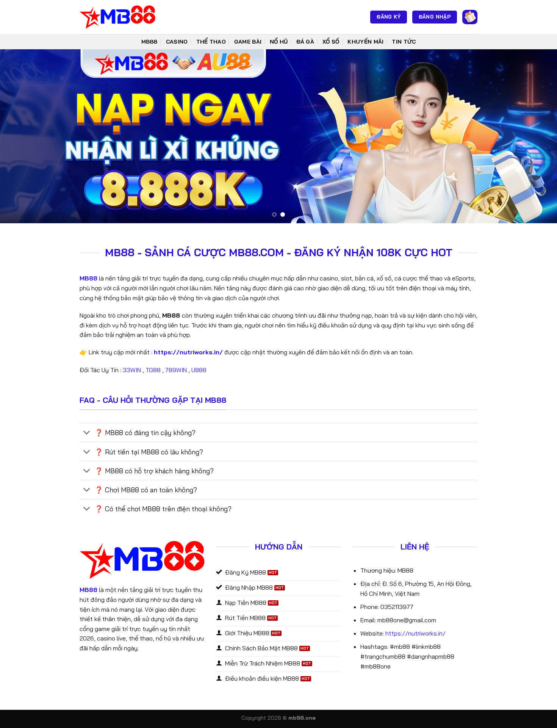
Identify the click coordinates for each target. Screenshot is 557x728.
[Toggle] (87, 433)
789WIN (176, 370)
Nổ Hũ (279, 41)
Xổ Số (330, 41)
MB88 (149, 41)
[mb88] (117, 17)
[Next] (536, 136)
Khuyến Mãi (365, 41)
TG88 (153, 370)
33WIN (132, 370)
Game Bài (247, 41)
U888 (199, 370)
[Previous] (21, 136)
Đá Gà (305, 41)
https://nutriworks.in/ (415, 633)
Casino (177, 41)
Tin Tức (404, 41)
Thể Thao (211, 41)
